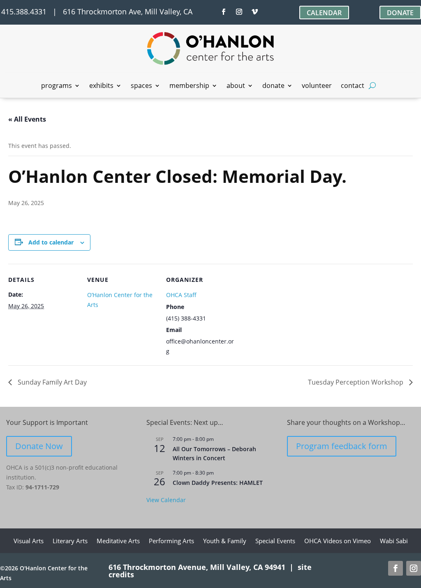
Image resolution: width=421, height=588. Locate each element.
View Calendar (166, 500)
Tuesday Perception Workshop (356, 382)
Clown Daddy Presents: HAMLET (218, 483)
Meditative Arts (118, 541)
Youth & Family (224, 541)
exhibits (101, 86)
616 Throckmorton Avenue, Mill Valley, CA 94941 (197, 567)
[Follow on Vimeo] (255, 12)
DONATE (400, 12)
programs (56, 86)
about (236, 86)
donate (273, 86)
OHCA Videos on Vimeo (337, 541)
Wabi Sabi (394, 541)
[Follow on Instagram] (239, 12)
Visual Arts (29, 541)
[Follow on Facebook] (223, 12)
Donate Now (39, 446)
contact (352, 86)
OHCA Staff (181, 295)
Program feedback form (341, 446)
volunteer (317, 86)
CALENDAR (324, 12)
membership (189, 86)
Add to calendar (51, 242)
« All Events (27, 119)
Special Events (275, 541)
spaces (141, 86)
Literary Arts (70, 541)
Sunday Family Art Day (51, 382)
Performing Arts (171, 541)
